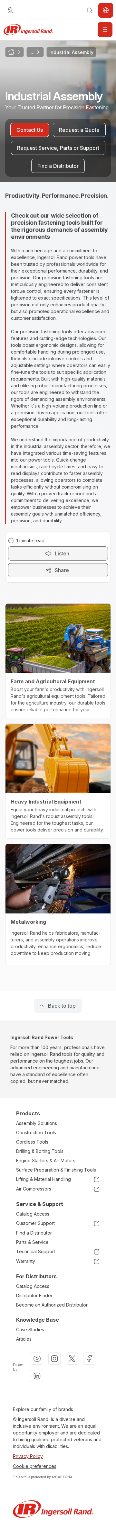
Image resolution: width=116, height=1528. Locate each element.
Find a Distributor (34, 1233)
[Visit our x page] (72, 1359)
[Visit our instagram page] (54, 1359)
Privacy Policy (28, 1456)
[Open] (105, 29)
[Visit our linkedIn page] (37, 1376)
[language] (10, 10)
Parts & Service (32, 1242)
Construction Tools (36, 1132)
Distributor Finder (34, 1295)
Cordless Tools (32, 1142)
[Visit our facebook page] (89, 1359)
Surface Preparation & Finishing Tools (56, 1170)
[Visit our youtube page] (37, 1359)
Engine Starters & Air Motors (45, 1160)
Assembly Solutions (36, 1123)
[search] (89, 10)
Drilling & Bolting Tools (39, 1151)
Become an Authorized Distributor (52, 1305)
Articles (24, 1339)
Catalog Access (32, 1214)
